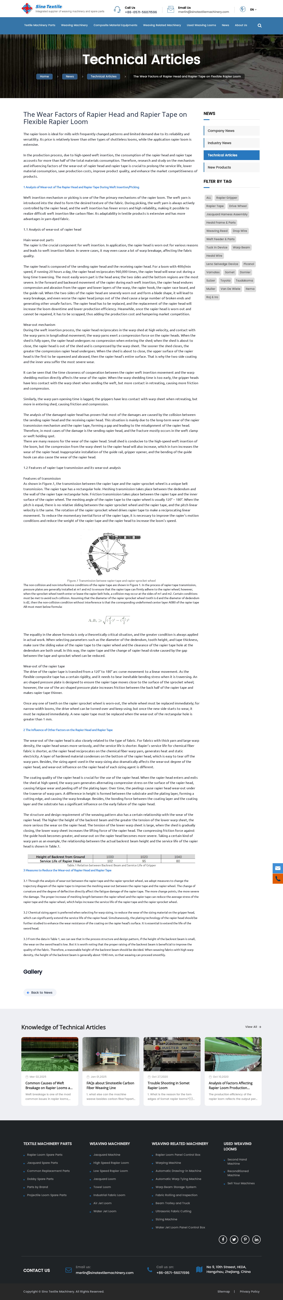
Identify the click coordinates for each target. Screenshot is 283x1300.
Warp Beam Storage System (176, 1187)
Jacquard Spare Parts (42, 1163)
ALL (208, 198)
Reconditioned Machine (238, 1173)
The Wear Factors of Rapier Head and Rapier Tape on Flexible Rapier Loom (187, 76)
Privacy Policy (249, 1291)
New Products (219, 167)
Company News (221, 130)
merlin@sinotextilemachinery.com (203, 12)
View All (251, 1027)
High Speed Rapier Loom (111, 1163)
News (225, 25)
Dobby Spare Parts (40, 1179)
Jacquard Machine (106, 1155)
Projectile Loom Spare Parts (47, 1195)
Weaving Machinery (74, 25)
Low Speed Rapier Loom (110, 1171)
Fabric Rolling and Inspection (176, 1195)
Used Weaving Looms (201, 25)
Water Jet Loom (104, 1211)
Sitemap (224, 1291)
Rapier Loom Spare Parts (44, 1155)
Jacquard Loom (104, 1179)
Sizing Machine (166, 1219)
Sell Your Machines (241, 1183)
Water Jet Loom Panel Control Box (180, 1227)
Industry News (219, 142)
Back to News (41, 992)
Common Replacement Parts (48, 1171)
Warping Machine (168, 1163)
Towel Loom (102, 1187)
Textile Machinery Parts (39, 25)
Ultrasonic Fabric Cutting (173, 1211)
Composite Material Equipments (115, 25)
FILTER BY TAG (218, 181)
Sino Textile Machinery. (58, 1291)
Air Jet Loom (102, 1203)
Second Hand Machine (237, 1162)
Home (44, 76)
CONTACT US (36, 1270)
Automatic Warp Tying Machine (178, 1179)
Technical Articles (103, 76)
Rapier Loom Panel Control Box (178, 1155)
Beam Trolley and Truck (173, 1203)
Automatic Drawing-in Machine (178, 1171)
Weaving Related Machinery (162, 25)
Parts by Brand (37, 1187)
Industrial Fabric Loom (109, 1195)
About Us (241, 25)
